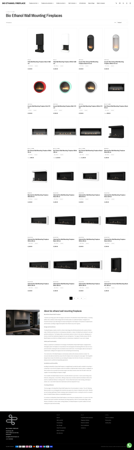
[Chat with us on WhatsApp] (129, 445)
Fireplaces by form (33, 3)
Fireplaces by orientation (46, 3)
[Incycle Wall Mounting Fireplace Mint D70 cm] (65, 87)
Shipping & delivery (85, 420)
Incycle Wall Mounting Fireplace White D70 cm (90, 107)
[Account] (126, 3)
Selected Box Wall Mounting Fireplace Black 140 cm (114, 240)
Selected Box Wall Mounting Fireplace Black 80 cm (63, 196)
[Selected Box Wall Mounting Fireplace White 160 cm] (91, 265)
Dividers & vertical (60, 3)
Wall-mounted (60, 420)
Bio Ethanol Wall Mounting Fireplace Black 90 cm (116, 107)
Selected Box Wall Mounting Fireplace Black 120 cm (63, 240)
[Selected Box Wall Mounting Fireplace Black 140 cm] (116, 221)
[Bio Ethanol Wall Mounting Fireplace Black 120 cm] (91, 132)
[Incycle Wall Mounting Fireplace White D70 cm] (91, 87)
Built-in (58, 417)
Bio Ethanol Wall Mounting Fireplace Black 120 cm (90, 151)
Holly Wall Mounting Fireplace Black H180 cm (39, 62)
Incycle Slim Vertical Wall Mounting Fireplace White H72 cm (114, 62)
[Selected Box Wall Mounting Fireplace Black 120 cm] (65, 221)
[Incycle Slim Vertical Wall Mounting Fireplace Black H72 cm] (91, 43)
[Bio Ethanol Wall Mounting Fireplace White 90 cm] (39, 132)
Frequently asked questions (87, 417)
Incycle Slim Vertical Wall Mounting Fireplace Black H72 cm (88, 62)
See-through (59, 425)
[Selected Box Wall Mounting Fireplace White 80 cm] (91, 176)
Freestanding (60, 423)
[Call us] (116, 3)
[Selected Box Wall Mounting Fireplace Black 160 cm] (65, 265)
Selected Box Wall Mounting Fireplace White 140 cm (38, 284)
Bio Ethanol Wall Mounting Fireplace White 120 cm (65, 151)
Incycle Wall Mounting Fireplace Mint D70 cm (64, 107)
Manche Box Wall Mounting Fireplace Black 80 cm (114, 151)
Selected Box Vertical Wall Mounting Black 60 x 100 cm (116, 284)
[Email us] (119, 3)
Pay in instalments (85, 425)
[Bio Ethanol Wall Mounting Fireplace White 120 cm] (65, 132)
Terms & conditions (109, 417)
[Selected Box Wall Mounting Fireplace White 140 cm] (39, 265)
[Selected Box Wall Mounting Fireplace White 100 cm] (39, 221)
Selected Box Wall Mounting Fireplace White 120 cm (89, 240)
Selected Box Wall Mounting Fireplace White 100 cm (38, 240)
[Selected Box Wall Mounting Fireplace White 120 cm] (91, 221)
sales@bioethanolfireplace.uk (12, 437)
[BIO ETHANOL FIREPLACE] (15, 3)
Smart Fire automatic (61, 428)
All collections (82, 3)
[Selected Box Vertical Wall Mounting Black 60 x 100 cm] (116, 265)
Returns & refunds (85, 423)
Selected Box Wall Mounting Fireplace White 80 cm (89, 196)
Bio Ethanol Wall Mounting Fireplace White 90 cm (39, 151)
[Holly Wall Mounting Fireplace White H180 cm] (65, 43)
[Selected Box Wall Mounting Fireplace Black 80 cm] (65, 176)
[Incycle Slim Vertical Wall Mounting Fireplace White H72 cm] (116, 43)
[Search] (123, 3)
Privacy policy (108, 420)
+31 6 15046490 (9, 439)
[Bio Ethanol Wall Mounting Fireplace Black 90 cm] (116, 87)
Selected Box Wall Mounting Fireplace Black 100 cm (114, 196)
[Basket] (130, 3)
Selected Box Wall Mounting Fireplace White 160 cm (89, 284)
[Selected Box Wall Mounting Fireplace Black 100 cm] (116, 176)
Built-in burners (72, 3)
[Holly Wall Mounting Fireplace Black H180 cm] (39, 43)
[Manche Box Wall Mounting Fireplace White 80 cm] (39, 176)
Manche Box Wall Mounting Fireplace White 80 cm (38, 196)
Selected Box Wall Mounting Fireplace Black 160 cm (63, 284)
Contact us (83, 428)
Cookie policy (108, 423)
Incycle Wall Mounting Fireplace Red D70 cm (39, 107)
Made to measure (101, 3)
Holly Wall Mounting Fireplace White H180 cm (64, 62)
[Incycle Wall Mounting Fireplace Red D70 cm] (39, 87)
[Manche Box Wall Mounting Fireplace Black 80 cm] (116, 132)
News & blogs (91, 3)
